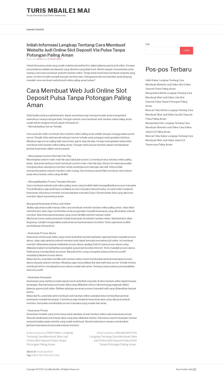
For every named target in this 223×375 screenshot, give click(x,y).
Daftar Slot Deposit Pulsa (45, 355)
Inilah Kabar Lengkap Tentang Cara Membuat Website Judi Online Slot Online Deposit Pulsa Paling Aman (168, 84)
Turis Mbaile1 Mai (58, 10)
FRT (194, 369)
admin (39, 59)
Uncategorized (44, 351)
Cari (147, 44)
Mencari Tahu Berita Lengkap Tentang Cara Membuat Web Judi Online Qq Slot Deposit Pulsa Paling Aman (169, 114)
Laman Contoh (35, 29)
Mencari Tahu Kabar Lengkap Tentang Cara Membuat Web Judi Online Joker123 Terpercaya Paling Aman (169, 140)
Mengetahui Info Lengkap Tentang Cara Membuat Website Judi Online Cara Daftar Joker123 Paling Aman (168, 127)
